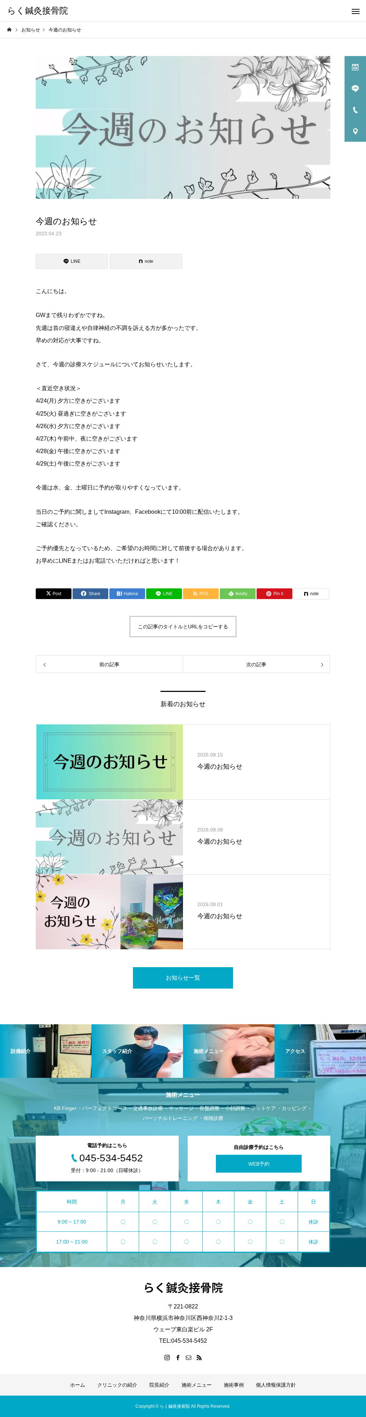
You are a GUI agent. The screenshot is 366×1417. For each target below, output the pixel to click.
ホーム (77, 1385)
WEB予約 (258, 1164)
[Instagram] (166, 1357)
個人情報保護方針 (276, 1385)
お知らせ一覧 (183, 978)
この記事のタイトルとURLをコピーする (183, 626)
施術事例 (234, 1385)
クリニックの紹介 (117, 1385)
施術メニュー (197, 1385)
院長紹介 (159, 1385)
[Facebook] (177, 1357)
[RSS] (199, 1357)
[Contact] (188, 1357)
